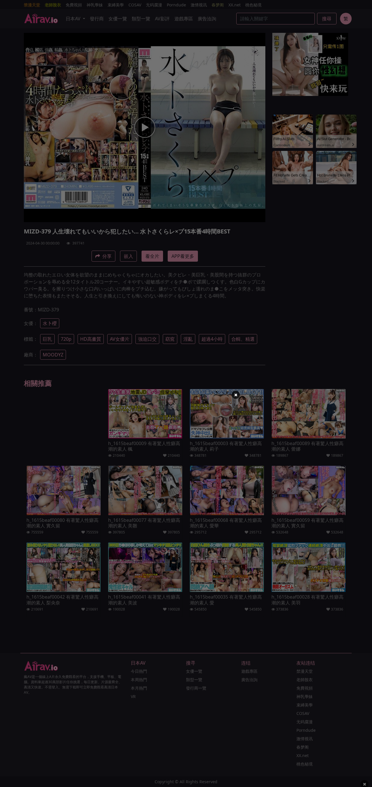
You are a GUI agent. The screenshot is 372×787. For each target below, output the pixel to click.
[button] (236, 395)
